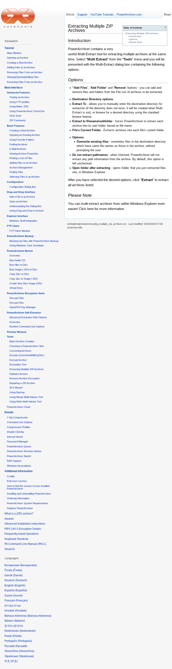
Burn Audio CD (17, 260)
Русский (21, 646)
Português (25, 641)
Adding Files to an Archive (21, 67)
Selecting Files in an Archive (24, 176)
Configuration (15, 182)
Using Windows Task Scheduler (26, 245)
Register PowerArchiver (20, 508)
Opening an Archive (17, 57)
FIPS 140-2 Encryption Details (22, 528)
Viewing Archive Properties (23, 153)
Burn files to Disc (18, 264)
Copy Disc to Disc (19, 274)
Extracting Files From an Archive (24, 82)
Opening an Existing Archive (24, 135)
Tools (10, 336)
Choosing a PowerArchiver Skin (26, 346)
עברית (8, 605)
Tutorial (9, 48)
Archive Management (20, 167)
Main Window (14, 53)
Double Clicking (15, 432)
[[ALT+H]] (18, 18)
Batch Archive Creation (21, 341)
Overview (14, 255)
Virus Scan (15, 115)
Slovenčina (26, 651)
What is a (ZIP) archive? (18, 513)
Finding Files (16, 172)
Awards (9, 518)
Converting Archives (20, 350)
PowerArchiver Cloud (18, 407)
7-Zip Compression (17, 417)
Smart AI (9, 549)
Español (21, 590)
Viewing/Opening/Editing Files (23, 77)
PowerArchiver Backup (20, 236)
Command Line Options (19, 422)
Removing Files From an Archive (24, 72)
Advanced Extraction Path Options (28, 317)
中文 (14, 661)
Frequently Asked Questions (21, 533)
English (19, 585)
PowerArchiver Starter (19, 456)
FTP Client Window (19, 231)
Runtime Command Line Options (27, 326)
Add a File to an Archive (22, 196)
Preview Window (16, 332)
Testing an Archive (19, 97)
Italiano (19, 620)
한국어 (18, 625)
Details (8, 412)
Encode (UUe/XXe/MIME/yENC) (26, 355)
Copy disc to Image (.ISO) (23, 278)
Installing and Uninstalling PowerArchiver (29, 493)
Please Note (135, 42)
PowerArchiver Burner (20, 250)
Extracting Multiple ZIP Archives (142, 33)
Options (133, 39)
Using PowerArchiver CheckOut (26, 111)
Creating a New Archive (19, 62)
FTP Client (13, 226)
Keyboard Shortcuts (16, 539)
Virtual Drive (16, 288)
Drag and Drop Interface (21, 192)
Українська (26, 656)
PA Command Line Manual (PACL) (25, 543)
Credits (11, 476)
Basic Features (15, 125)
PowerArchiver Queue (19, 446)
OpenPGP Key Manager (22, 307)
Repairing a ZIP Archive (22, 383)
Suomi (18, 595)
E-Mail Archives (17, 149)
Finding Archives (18, 144)
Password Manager (17, 441)
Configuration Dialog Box (22, 186)
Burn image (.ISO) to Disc (23, 269)
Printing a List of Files (20, 158)
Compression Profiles (18, 427)
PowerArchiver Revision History (24, 451)
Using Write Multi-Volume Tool (25, 401)
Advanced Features (18, 92)
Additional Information (18, 471)
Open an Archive (18, 201)
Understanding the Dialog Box (25, 206)
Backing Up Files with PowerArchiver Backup (33, 241)
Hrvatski (21, 610)
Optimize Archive (18, 374)
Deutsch (21, 580)
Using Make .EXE (18, 106)
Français (22, 600)
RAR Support (14, 460)
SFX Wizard (15, 387)
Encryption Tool (17, 364)
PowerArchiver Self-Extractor (24, 312)
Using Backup (17, 392)
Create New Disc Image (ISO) (25, 283)
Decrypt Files (16, 298)
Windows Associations (19, 465)
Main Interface (13, 87)
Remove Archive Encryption (24, 378)
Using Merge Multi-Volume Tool (26, 397)
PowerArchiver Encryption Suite (26, 293)
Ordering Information (18, 498)
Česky (17, 570)
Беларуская (28, 565)
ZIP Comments (17, 120)
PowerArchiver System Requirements (27, 503)
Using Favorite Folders (21, 139)
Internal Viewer (15, 436)
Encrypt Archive (18, 360)
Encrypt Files (16, 302)
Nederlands (27, 630)
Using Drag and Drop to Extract (26, 210)
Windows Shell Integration (23, 220)
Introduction (135, 36)
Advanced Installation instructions (24, 523)
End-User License (17, 481)
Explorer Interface (17, 216)
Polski (17, 636)
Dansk (18, 575)
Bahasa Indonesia (39, 615)
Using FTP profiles (19, 102)
